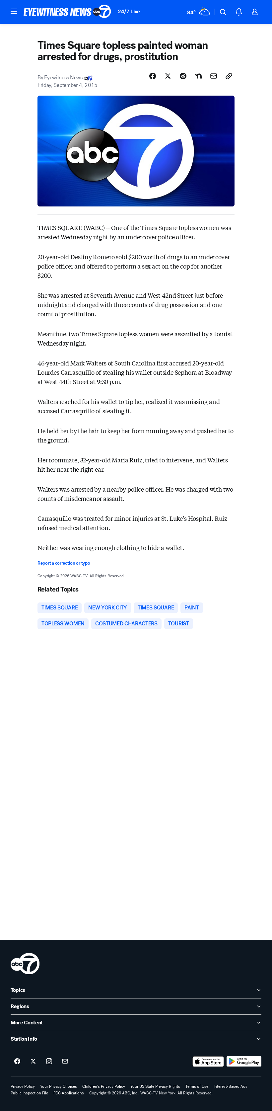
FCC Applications (68, 1093)
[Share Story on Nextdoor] (198, 76)
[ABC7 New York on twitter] (33, 1061)
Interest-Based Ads (230, 1086)
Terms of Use (196, 1086)
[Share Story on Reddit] (183, 76)
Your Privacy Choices (58, 1086)
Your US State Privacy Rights (155, 1086)
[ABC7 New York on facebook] (17, 1061)
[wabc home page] (25, 963)
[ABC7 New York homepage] (67, 12)
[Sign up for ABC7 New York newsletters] (65, 1061)
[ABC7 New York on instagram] (49, 1061)
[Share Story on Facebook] (152, 76)
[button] (14, 11)
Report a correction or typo (63, 563)
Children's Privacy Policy (103, 1086)
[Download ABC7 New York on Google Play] (244, 1061)
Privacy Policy (23, 1086)
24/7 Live (129, 11)
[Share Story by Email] (213, 76)
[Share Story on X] (167, 76)
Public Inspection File (29, 1093)
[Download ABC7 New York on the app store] (208, 1061)
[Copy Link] (229, 76)
